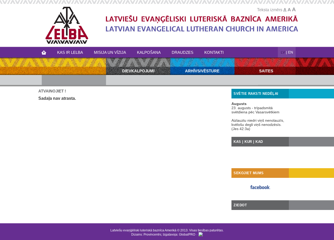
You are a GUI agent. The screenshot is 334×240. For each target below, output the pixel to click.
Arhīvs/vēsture (202, 71)
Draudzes (182, 52)
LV (283, 52)
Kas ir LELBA (70, 52)
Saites (266, 71)
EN (290, 52)
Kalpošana (149, 52)
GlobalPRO (187, 234)
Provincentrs (152, 234)
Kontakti (214, 52)
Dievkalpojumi (138, 71)
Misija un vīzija (110, 52)
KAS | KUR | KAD (248, 142)
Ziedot (240, 205)
